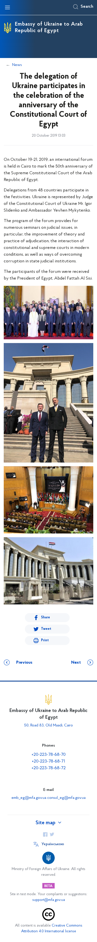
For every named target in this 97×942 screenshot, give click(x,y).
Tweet (46, 629)
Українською (53, 844)
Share (45, 617)
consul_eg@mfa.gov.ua (66, 798)
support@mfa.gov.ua (48, 900)
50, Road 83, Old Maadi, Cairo (48, 725)
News (17, 65)
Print (45, 640)
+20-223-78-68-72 (49, 768)
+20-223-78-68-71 (48, 761)
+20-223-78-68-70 (49, 755)
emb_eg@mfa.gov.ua (28, 798)
